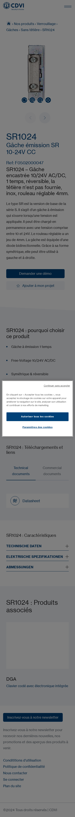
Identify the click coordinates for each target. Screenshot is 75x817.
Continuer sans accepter (57, 385)
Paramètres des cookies (37, 427)
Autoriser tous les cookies (37, 416)
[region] (37, 408)
